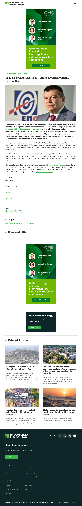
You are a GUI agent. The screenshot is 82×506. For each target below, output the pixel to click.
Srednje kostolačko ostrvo (56, 165)
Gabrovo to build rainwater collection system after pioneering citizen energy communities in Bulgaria (59, 370)
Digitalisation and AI (12, 489)
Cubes (51, 502)
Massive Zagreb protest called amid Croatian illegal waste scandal (20, 412)
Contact (64, 469)
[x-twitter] (65, 436)
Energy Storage (10, 481)
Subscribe (34, 327)
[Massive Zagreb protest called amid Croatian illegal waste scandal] (22, 397)
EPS (25, 223)
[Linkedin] (16, 211)
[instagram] (70, 436)
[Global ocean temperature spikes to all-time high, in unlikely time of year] (60, 397)
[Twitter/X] (12, 211)
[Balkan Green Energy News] (15, 3)
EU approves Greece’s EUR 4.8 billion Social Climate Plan (20, 368)
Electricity (8, 473)
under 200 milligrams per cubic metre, (24, 129)
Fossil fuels (28, 485)
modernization (26, 154)
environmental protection (14, 223)
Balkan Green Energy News (19, 502)
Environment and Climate (17, 73)
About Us (65, 473)
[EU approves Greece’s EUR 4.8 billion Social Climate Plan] (22, 354)
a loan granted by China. (44, 172)
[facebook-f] (60, 436)
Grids (7, 477)
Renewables (28, 469)
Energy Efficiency (29, 473)
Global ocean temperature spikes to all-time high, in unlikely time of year (59, 412)
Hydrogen (27, 481)
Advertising (47, 473)
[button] (75, 4)
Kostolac (31, 223)
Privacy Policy (63, 502)
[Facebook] (7, 211)
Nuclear (8, 485)
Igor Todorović (10, 198)
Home (7, 469)
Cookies (74, 502)
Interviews (9, 493)
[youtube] (74, 436)
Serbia (8, 192)
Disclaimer (47, 477)
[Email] (21, 211)
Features (27, 489)
